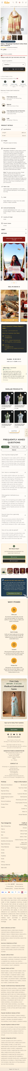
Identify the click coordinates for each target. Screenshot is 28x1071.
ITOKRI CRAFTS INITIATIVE (12, 90)
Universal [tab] (5, 447)
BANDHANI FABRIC (13, 982)
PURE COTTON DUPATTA (19, 1029)
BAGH (22, 963)
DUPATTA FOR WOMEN (7, 1027)
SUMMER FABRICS (6, 945)
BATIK (20, 961)
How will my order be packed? (10, 530)
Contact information (19, 888)
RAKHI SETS (23, 934)
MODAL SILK (14, 961)
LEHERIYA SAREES (22, 1021)
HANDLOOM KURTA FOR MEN (12, 1052)
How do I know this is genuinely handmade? (10, 515)
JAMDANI (10, 959)
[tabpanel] (14, 262)
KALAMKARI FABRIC (14, 978)
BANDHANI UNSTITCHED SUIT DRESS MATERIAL (13, 994)
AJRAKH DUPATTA (18, 1031)
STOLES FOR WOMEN (19, 1027)
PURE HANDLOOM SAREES (8, 1015)
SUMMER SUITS (15, 947)
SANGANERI (4, 959)
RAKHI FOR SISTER (14, 938)
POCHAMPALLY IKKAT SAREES (9, 1021)
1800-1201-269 (12, 769)
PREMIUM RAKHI (15, 932)
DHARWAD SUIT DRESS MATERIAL (10, 996)
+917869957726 (8, 337)
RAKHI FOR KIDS (5, 936)
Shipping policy (9, 888)
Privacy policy (9, 886)
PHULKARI (23, 959)
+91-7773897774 (8, 342)
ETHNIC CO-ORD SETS (14, 1044)
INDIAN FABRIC (5, 971)
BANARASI (16, 965)
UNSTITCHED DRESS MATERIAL (9, 988)
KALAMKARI (4, 957)
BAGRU (17, 963)
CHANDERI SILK (6, 961)
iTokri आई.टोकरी (11, 884)
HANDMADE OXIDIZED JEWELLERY (10, 1058)
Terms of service (19, 886)
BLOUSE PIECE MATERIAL (7, 1064)
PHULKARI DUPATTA (6, 1029)
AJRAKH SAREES (20, 1015)
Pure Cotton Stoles (7, 6)
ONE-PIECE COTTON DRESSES (16, 1062)
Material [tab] (14, 450)
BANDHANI (16, 957)
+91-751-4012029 (17, 342)
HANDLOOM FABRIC (18, 976)
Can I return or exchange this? (10, 472)
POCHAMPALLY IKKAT (7, 965)
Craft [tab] (24, 447)
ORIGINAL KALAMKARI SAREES (14, 1019)
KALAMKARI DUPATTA (6, 1031)
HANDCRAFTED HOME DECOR (9, 1046)
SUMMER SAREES (16, 945)
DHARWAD (17, 959)
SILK (26, 963)
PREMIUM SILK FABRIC (15, 980)
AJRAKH (10, 957)
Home (2, 6)
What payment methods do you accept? (10, 496)
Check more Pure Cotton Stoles (14, 239)
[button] (2, 2)
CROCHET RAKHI (5, 932)
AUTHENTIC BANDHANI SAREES (9, 1017)
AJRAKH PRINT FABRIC (16, 971)
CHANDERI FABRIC (15, 974)
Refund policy (19, 884)
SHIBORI (3, 963)
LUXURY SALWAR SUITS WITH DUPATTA (11, 1040)
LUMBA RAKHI (14, 936)
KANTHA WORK (11, 963)
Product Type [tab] (15, 447)
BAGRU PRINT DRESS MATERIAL (15, 992)
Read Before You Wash (14, 593)
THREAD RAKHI (15, 934)
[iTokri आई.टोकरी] (7, 2)
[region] (14, 374)
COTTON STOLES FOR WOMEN (9, 1033)
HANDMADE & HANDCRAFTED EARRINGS (11, 1056)
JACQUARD (23, 957)
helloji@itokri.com (9, 346)
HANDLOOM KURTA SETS (7, 1042)
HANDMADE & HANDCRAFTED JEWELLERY (12, 1054)
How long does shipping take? (10, 454)
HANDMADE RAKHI (6, 930)
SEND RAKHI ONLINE (17, 930)
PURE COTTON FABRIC (15, 973)
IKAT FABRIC (4, 978)
